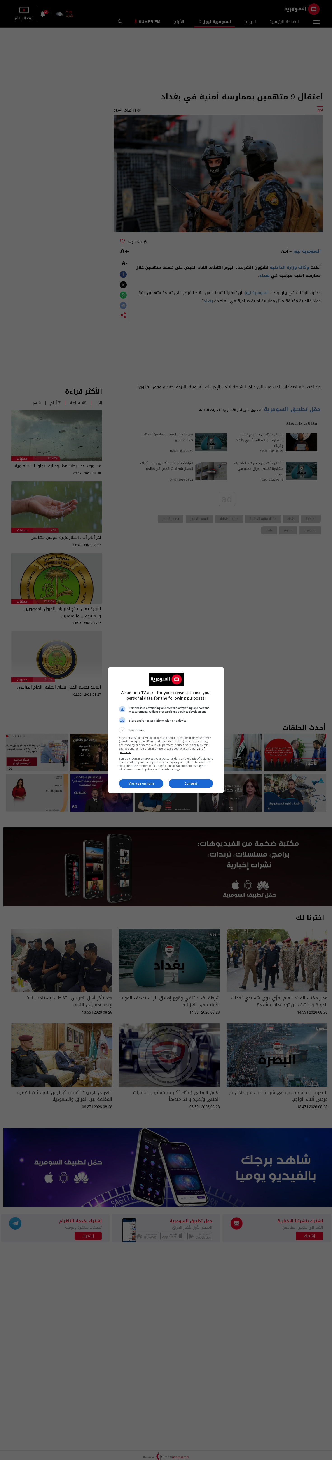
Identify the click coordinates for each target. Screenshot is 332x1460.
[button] (166, 730)
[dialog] (166, 730)
